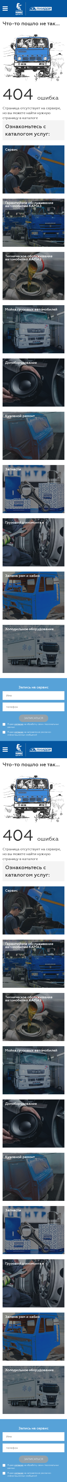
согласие (18, 724)
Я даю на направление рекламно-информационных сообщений (29, 733)
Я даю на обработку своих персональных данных (33, 725)
